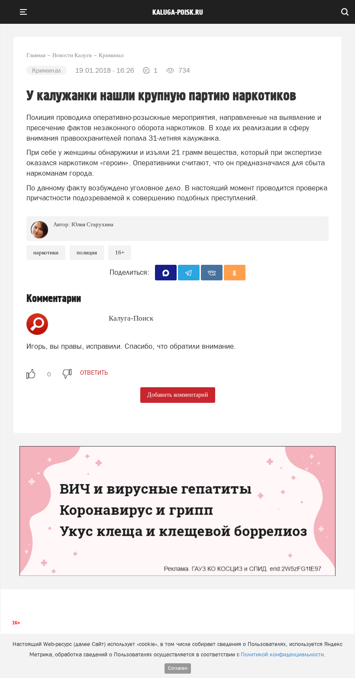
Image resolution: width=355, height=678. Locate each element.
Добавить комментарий (177, 395)
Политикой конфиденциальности (282, 654)
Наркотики (45, 252)
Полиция (87, 252)
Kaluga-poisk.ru (177, 12)
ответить (94, 372)
